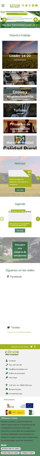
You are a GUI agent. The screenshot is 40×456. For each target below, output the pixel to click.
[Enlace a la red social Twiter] (26, 5)
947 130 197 (17, 365)
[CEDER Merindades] (15, 7)
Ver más (20, 190)
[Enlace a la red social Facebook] (29, 5)
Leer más (12, 171)
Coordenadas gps (15, 394)
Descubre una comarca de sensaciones (20, 250)
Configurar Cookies (28, 453)
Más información (20, 222)
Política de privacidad (17, 373)
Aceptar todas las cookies (10, 453)
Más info (3, 445)
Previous (4, 19)
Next (35, 19)
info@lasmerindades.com (18, 369)
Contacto (12, 361)
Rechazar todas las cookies (11, 449)
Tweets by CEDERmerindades (19, 332)
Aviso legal (13, 378)
